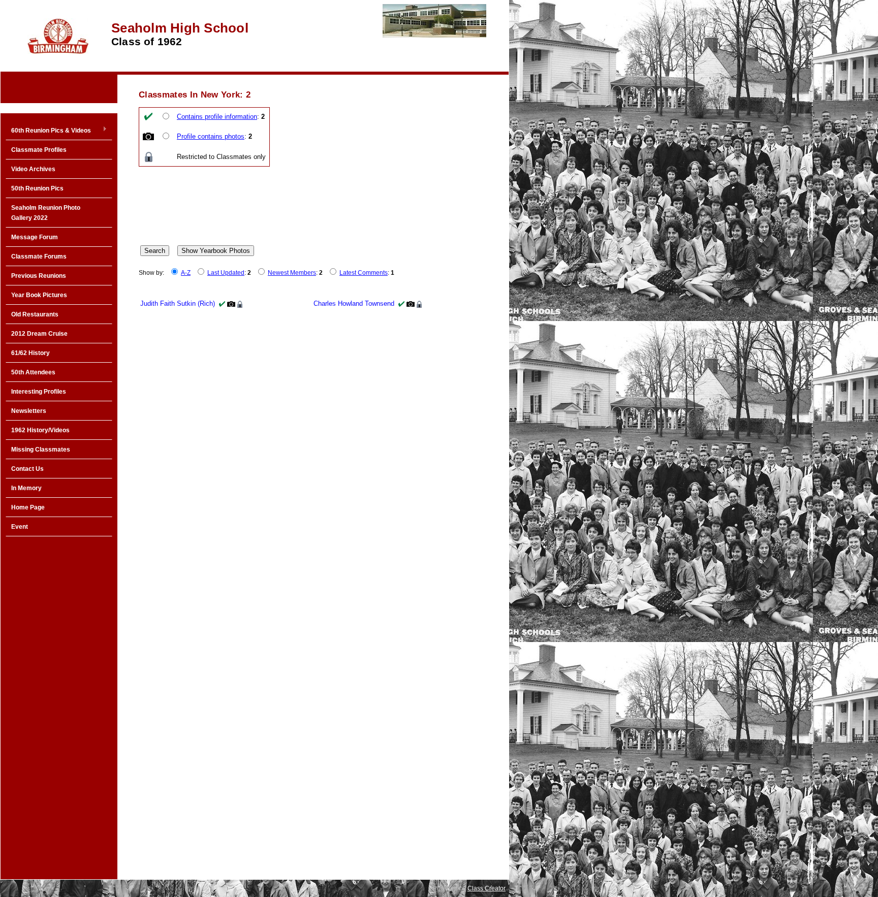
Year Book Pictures (39, 295)
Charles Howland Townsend (353, 303)
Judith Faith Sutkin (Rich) (177, 303)
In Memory (26, 488)
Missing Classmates (40, 449)
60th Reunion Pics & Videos (48, 131)
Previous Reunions (38, 275)
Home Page (28, 507)
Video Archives (33, 169)
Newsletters (28, 410)
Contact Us (27, 468)
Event (19, 526)
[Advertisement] (59, 704)
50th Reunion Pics (37, 188)
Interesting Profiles (38, 391)
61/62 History (30, 353)
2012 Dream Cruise (39, 333)
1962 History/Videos (40, 430)
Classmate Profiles (39, 149)
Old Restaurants (34, 314)
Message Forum (34, 237)
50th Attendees (33, 372)
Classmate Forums (39, 256)
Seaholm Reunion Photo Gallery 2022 (45, 212)
